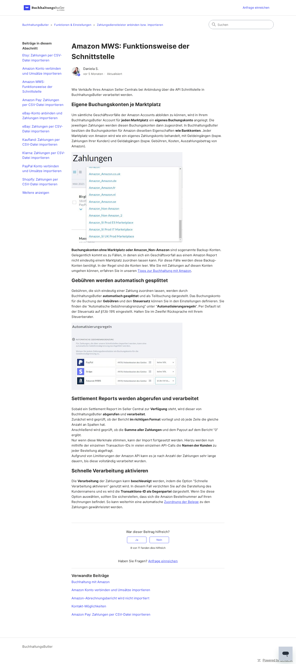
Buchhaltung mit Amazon (91, 582)
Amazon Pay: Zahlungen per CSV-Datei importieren (42, 102)
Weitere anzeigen (35, 193)
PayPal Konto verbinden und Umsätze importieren (42, 168)
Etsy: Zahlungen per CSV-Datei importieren (42, 57)
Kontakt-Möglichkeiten (89, 606)
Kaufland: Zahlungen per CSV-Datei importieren (41, 142)
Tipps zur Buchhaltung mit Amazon (164, 271)
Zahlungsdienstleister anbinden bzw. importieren (130, 24)
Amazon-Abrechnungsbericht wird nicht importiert (110, 598)
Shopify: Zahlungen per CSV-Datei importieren (40, 181)
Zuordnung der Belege (181, 502)
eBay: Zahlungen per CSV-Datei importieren (42, 128)
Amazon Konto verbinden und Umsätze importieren (42, 71)
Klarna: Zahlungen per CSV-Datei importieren (43, 155)
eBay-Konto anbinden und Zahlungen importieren (42, 115)
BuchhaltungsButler (35, 24)
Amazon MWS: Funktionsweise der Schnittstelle (37, 87)
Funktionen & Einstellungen (72, 24)
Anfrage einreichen (256, 7)
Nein (159, 539)
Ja (136, 539)
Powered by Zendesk (278, 660)
